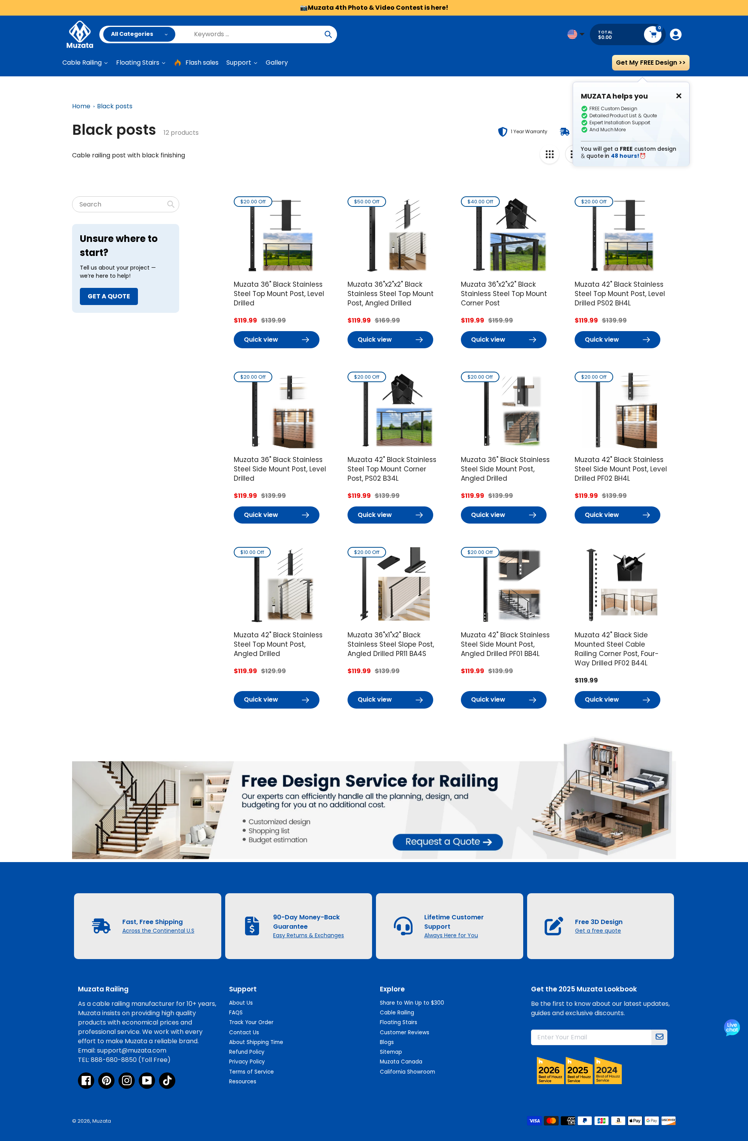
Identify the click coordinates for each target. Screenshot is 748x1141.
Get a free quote (598, 931)
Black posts (114, 106)
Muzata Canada (401, 1061)
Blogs (387, 1042)
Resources (242, 1081)
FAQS (236, 1012)
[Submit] (659, 1037)
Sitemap (391, 1052)
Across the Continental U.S (158, 931)
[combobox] (125, 204)
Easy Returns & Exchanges (308, 935)
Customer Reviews (404, 1032)
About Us (241, 1003)
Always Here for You (451, 935)
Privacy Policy (247, 1061)
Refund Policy (247, 1052)
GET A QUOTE (109, 296)
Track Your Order (251, 1022)
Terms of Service (251, 1072)
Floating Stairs (398, 1022)
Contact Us (244, 1032)
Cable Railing (397, 1012)
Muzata (101, 1121)
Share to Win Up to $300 (412, 1003)
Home (81, 106)
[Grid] (549, 154)
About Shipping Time (256, 1042)
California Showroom (407, 1072)
